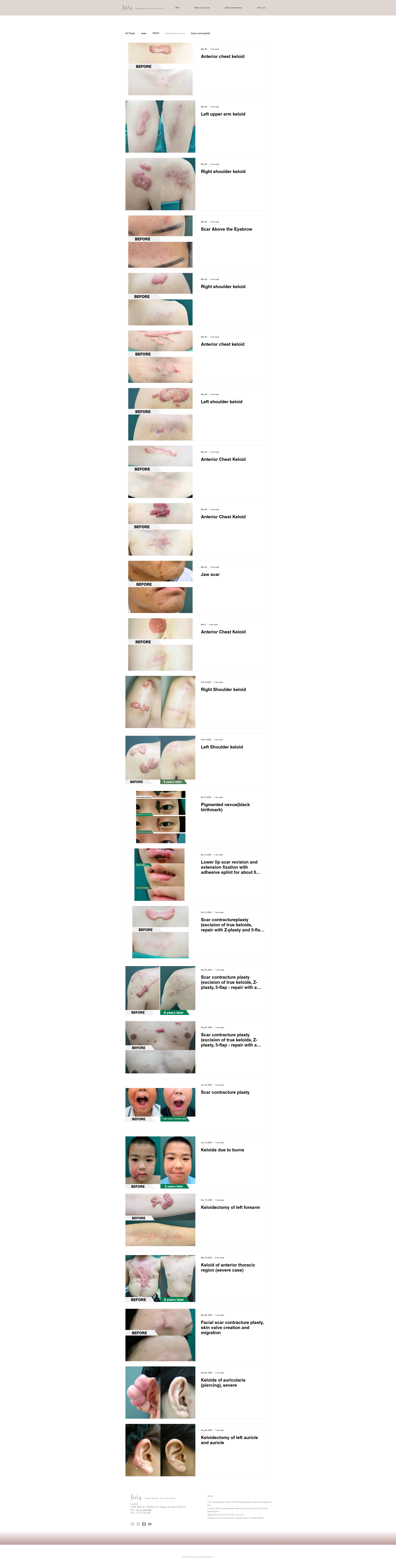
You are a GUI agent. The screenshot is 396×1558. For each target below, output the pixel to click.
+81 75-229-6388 (143, 1510)
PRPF (156, 33)
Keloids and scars (175, 33)
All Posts (130, 33)
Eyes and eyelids (200, 33)
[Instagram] (132, 1524)
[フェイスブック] (144, 1524)
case (143, 33)
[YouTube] (150, 1524)
